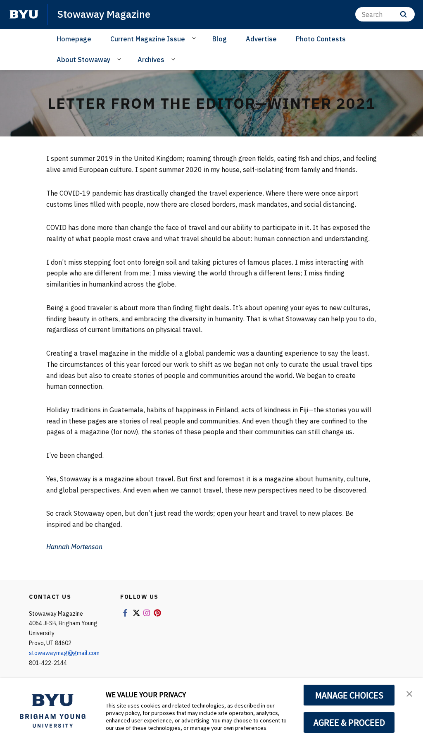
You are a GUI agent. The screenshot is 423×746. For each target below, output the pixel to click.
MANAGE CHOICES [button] (349, 695)
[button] (409, 693)
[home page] (24, 14)
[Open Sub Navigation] (195, 38)
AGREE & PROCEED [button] (349, 722)
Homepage (74, 39)
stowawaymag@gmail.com (64, 653)
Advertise (261, 39)
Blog (219, 39)
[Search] (403, 14)
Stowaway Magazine (103, 14)
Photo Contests (321, 39)
